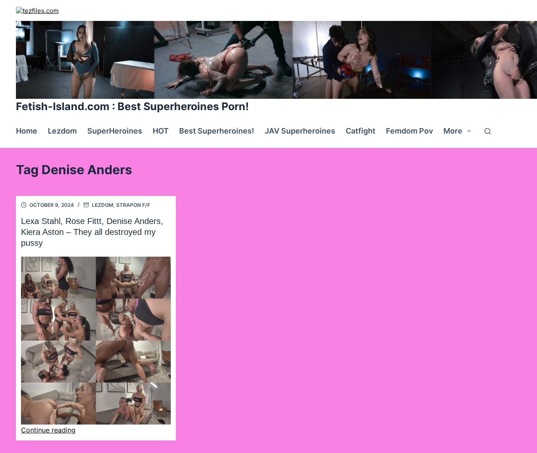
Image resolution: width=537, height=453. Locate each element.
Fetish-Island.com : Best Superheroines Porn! (132, 106)
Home (26, 130)
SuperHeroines (114, 130)
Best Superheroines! (216, 130)
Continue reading (48, 430)
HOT (161, 130)
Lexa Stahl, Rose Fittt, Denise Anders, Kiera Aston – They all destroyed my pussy (92, 231)
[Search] (488, 131)
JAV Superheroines (300, 130)
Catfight (360, 130)
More (452, 130)
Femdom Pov (409, 130)
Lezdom (62, 130)
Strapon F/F (133, 205)
